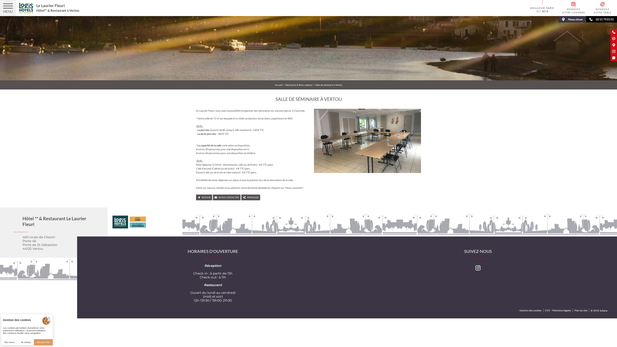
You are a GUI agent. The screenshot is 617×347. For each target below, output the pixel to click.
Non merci (9, 342)
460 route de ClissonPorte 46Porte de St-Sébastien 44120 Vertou (40, 243)
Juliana (603, 310)
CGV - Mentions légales (558, 310)
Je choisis (26, 342)
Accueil (278, 85)
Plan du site (580, 310)
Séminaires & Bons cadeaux (299, 85)
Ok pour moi (43, 342)
